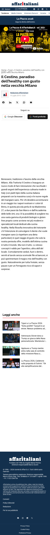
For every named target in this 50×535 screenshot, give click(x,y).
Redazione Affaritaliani (19, 93)
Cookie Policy (25, 529)
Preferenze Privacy (25, 533)
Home (3, 70)
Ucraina (43, 13)
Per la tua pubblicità (10, 510)
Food (10, 70)
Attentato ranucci (31, 13)
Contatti (6, 499)
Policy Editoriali (8, 503)
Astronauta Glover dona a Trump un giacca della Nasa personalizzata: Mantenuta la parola (33, 339)
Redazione (7, 507)
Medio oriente (16, 13)
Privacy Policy (25, 526)
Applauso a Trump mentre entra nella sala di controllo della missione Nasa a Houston (32, 351)
